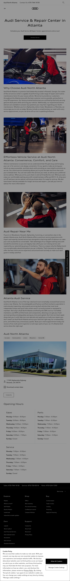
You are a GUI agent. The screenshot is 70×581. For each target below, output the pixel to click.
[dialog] (35, 564)
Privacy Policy (28, 570)
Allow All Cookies (56, 561)
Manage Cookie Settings (56, 567)
